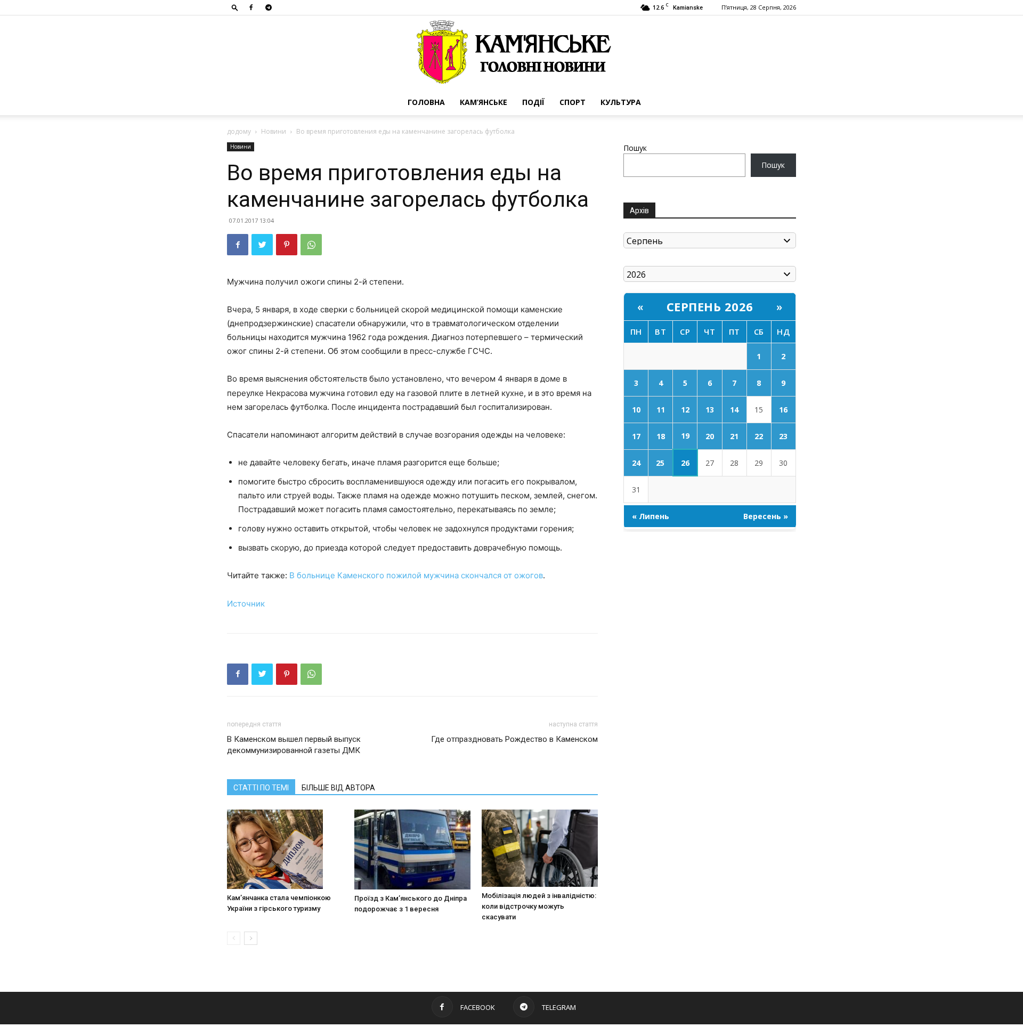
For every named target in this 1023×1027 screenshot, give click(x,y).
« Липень (650, 516)
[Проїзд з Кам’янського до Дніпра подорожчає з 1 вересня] (412, 849)
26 (685, 463)
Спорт (572, 102)
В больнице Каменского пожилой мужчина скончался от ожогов (416, 575)
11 (660, 410)
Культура (620, 102)
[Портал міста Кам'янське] (511, 52)
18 (660, 436)
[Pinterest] (286, 244)
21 (734, 436)
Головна (426, 102)
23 (783, 436)
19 (685, 436)
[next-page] (250, 938)
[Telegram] (269, 7)
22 (758, 436)
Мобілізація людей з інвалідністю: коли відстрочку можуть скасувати (539, 906)
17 (636, 436)
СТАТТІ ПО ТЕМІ (261, 787)
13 (709, 410)
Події (533, 102)
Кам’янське (483, 102)
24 (636, 463)
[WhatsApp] (311, 244)
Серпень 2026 (710, 306)
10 (636, 410)
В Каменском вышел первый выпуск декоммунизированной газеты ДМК (294, 744)
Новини (273, 131)
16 (783, 410)
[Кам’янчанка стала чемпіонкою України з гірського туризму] (285, 849)
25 (660, 463)
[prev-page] (233, 938)
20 (709, 436)
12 (685, 410)
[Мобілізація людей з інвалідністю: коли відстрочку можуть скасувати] (540, 848)
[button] (235, 7)
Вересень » (765, 516)
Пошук (635, 148)
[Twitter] (262, 244)
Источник (246, 604)
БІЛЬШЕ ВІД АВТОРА (338, 787)
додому (239, 131)
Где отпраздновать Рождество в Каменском (514, 739)
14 (734, 410)
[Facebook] (251, 7)
